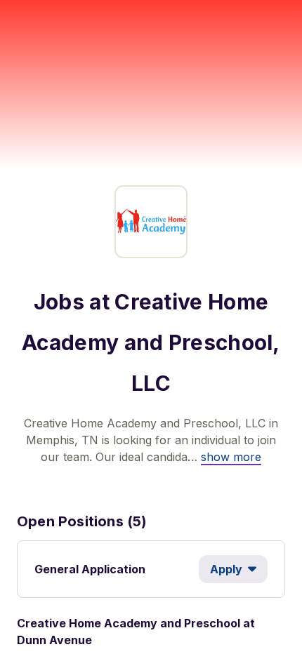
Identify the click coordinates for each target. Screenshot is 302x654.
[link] (231, 456)
